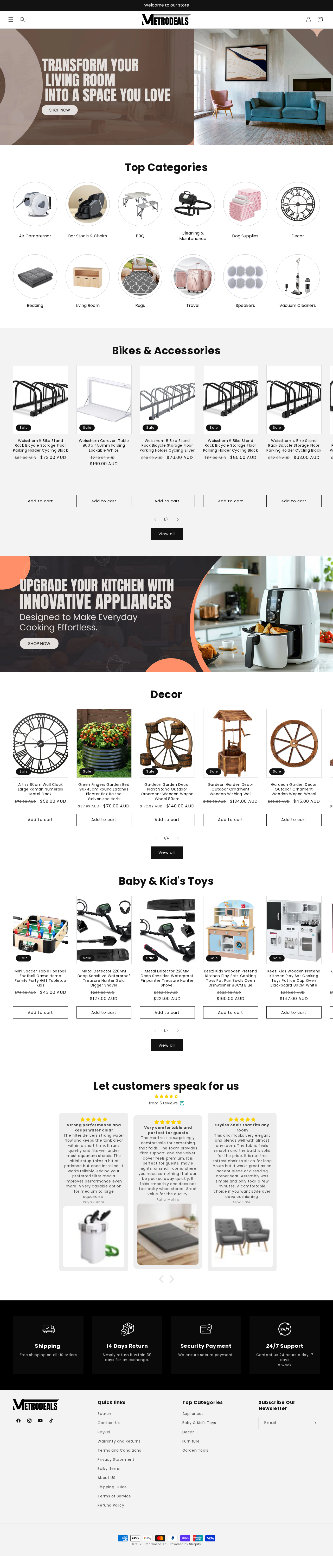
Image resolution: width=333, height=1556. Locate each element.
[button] (11, 19)
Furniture (191, 1441)
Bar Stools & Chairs (87, 236)
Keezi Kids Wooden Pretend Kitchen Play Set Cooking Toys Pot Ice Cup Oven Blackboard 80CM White (294, 978)
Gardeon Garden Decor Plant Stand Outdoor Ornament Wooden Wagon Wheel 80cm (167, 791)
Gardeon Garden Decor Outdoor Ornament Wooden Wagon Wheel (294, 789)
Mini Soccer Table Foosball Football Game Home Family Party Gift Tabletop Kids (40, 978)
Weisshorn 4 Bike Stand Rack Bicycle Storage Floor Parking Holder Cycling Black (293, 445)
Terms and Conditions (119, 1450)
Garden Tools (195, 1450)
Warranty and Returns (119, 1441)
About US (106, 1478)
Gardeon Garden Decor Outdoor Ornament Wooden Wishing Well (230, 789)
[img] (166, 1096)
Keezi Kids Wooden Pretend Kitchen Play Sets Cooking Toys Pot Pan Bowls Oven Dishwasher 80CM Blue (230, 978)
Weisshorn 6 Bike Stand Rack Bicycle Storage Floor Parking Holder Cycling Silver (167, 445)
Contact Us (109, 1423)
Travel (192, 305)
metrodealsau (157, 1544)
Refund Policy (111, 1505)
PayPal (104, 1432)
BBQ (140, 236)
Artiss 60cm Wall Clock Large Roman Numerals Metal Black (40, 789)
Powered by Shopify (185, 1544)
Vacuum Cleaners (297, 305)
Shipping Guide (112, 1487)
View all (166, 533)
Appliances (193, 1413)
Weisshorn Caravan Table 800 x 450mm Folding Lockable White (104, 445)
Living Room (88, 305)
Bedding (35, 305)
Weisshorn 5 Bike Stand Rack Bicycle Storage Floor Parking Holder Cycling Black (40, 445)
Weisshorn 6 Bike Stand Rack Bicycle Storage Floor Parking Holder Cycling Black (230, 445)
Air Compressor (35, 236)
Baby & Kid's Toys (199, 1423)
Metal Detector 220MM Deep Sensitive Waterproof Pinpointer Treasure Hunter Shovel (167, 978)
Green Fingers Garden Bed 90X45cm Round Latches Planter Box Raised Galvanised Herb (103, 791)
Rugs (140, 305)
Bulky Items (109, 1468)
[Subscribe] (314, 1423)
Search (104, 1413)
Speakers (245, 305)
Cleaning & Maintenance (192, 236)
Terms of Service (114, 1496)
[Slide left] (155, 519)
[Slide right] (178, 519)
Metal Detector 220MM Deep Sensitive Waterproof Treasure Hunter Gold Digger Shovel (104, 978)
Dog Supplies (245, 236)
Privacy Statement (116, 1459)
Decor (297, 236)
